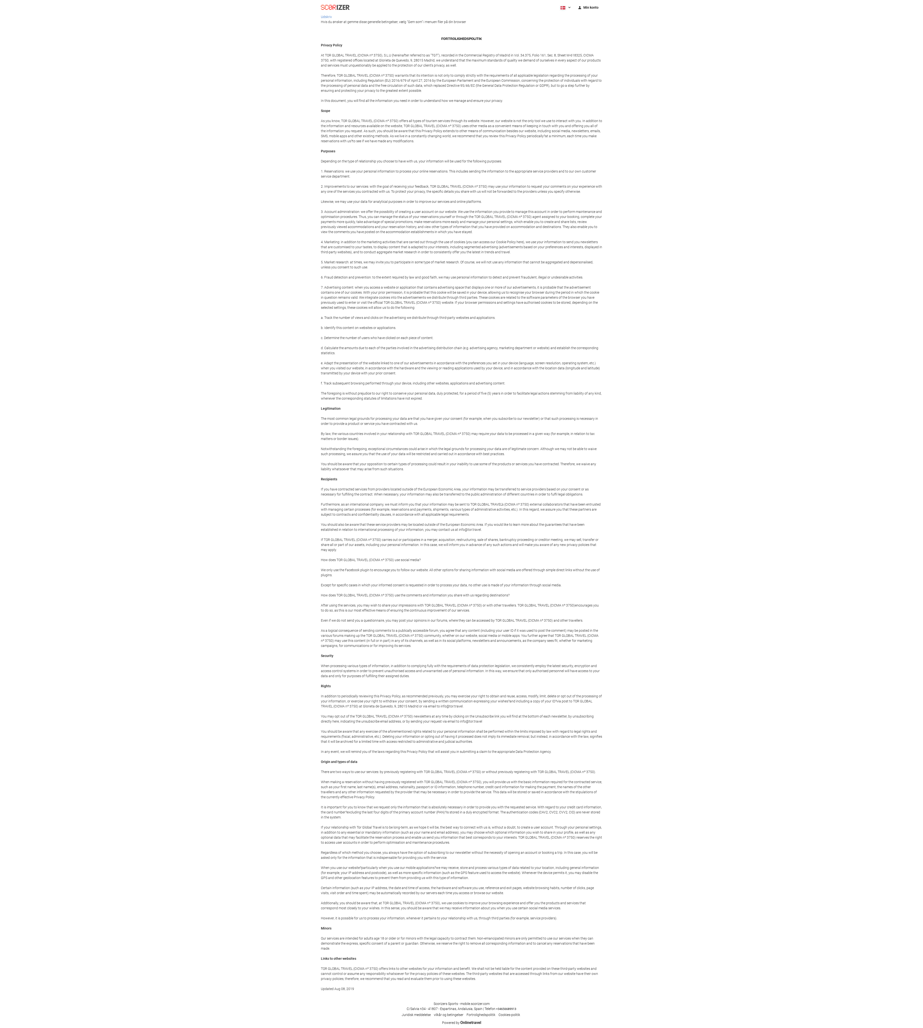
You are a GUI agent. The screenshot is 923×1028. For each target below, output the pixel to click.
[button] (565, 7)
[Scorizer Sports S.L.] (335, 7)
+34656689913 (506, 1009)
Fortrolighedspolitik (481, 1015)
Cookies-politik (509, 1015)
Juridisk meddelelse (416, 1015)
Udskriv (326, 17)
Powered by (461, 1023)
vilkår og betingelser (448, 1015)
